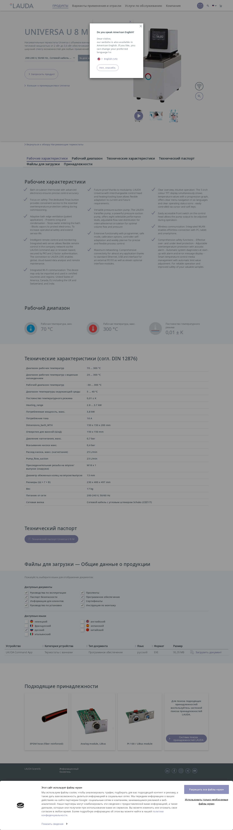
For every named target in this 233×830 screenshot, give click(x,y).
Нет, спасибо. (107, 67)
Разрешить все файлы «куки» (206, 789)
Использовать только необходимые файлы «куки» (206, 801)
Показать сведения (52, 823)
